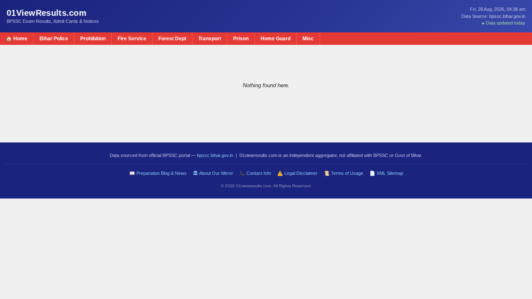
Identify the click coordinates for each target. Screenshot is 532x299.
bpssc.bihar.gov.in (215, 155)
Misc (308, 39)
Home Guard (276, 39)
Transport (209, 39)
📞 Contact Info (255, 173)
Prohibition (93, 39)
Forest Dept (172, 39)
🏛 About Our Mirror (213, 173)
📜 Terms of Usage (343, 173)
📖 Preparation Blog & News (158, 173)
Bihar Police (53, 39)
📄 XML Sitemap (386, 173)
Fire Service (132, 39)
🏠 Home (16, 39)
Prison (241, 39)
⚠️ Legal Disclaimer (297, 173)
